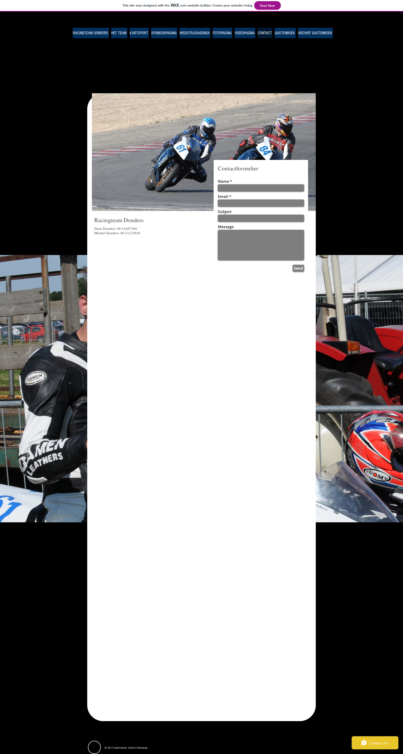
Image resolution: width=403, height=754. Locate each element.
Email (223, 196)
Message (226, 227)
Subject (225, 211)
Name (223, 181)
